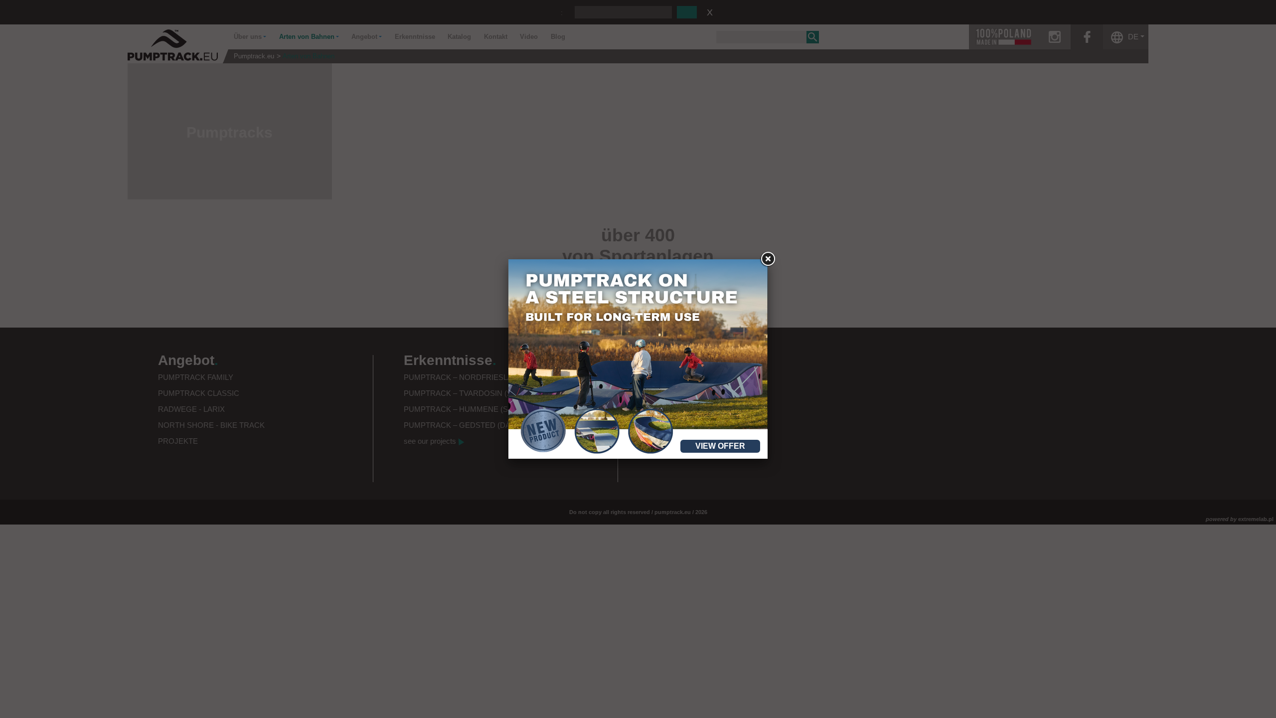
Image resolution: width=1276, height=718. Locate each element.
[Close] (768, 259)
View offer (720, 446)
